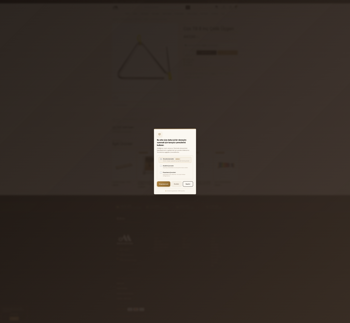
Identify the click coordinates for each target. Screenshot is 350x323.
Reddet (176, 184)
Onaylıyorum (163, 184)
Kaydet (188, 184)
